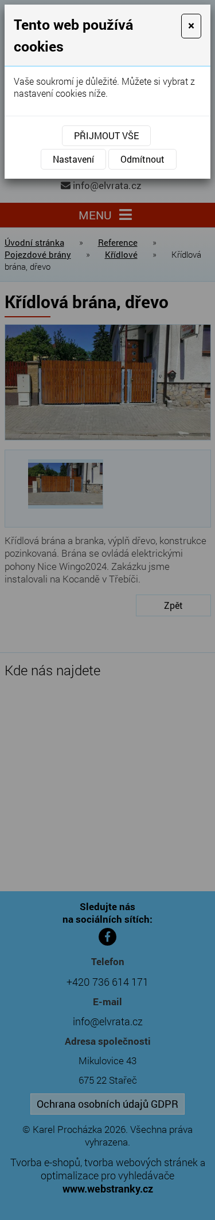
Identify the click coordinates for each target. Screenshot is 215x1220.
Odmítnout (142, 159)
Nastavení (73, 159)
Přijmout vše (106, 135)
